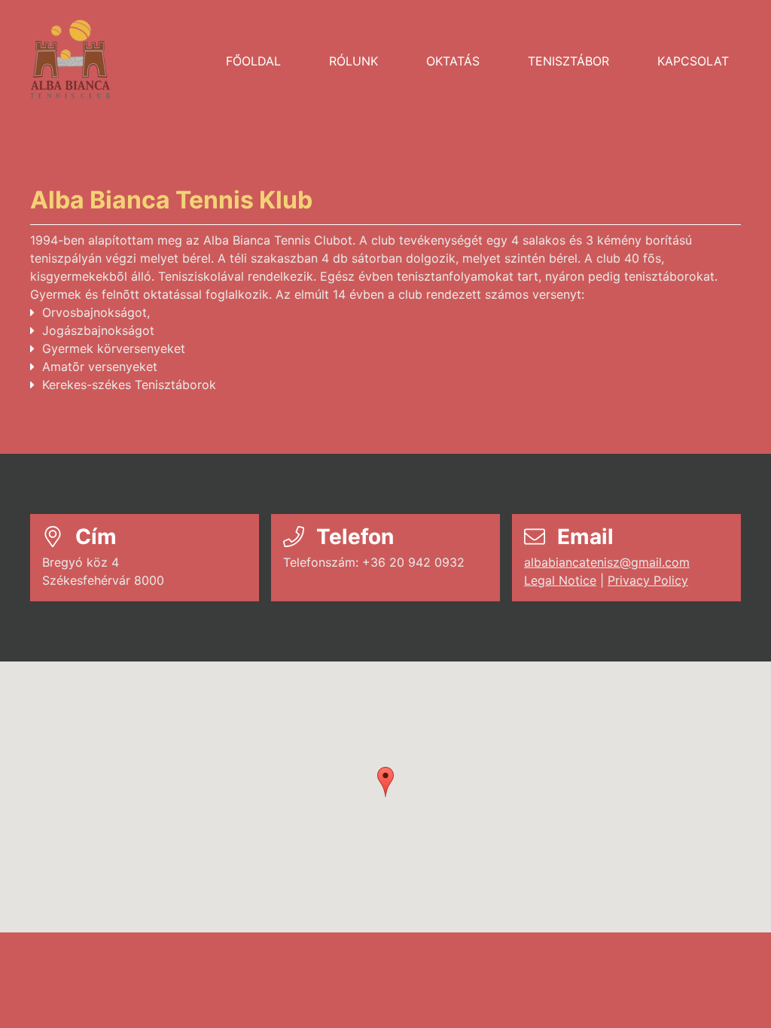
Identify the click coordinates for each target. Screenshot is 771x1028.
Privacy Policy (648, 580)
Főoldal (253, 60)
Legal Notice (560, 580)
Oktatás (453, 60)
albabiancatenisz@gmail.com (607, 562)
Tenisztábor (568, 60)
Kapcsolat (693, 60)
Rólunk (353, 60)
